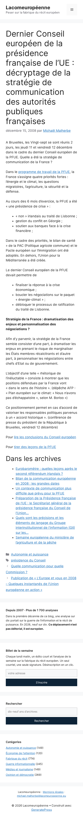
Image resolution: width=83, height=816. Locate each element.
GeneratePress (41, 810)
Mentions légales (53, 791)
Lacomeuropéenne (28, 7)
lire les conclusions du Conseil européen (45, 437)
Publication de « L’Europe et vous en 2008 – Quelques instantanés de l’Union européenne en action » (41, 584)
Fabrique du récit (16, 758)
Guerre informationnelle (20, 764)
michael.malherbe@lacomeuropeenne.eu (41, 795)
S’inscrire (41, 682)
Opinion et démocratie (20, 774)
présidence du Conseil (28, 560)
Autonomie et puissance (29, 554)
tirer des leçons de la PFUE (35, 447)
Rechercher (41, 720)
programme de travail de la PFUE (44, 172)
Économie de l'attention (20, 753)
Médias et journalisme (19, 769)
